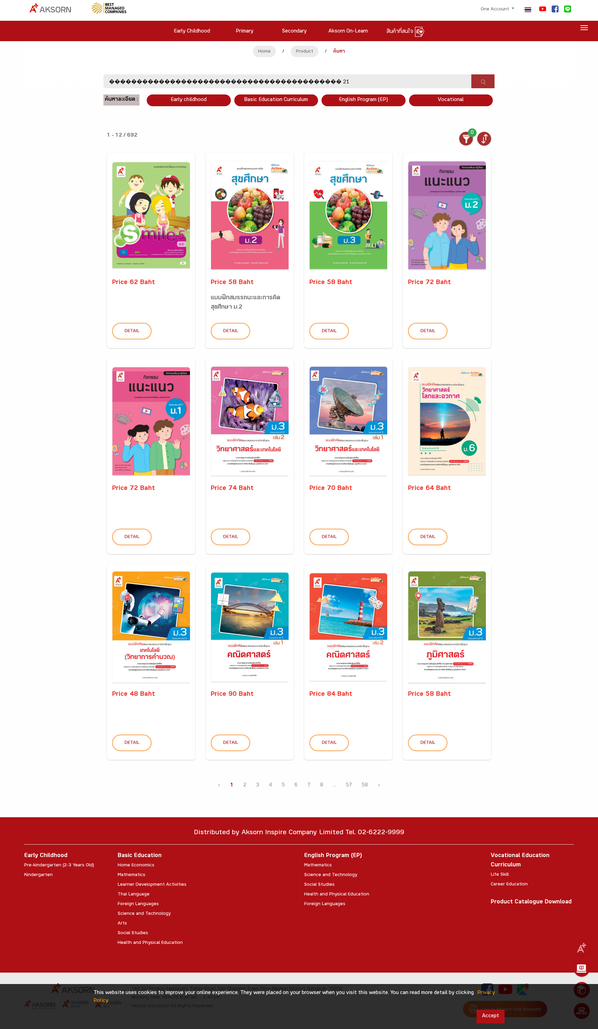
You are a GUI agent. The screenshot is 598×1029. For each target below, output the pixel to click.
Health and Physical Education (150, 943)
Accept (490, 1016)
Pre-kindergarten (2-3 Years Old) (59, 866)
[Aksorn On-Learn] (582, 969)
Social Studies (133, 933)
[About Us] (582, 948)
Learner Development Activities (152, 885)
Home (264, 52)
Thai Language (134, 895)
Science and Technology (144, 914)
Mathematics (131, 875)
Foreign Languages (138, 904)
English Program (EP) (363, 100)
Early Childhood (45, 856)
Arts (122, 924)
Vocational (451, 100)
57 (349, 785)
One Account (495, 10)
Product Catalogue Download (531, 902)
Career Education (509, 885)
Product (304, 52)
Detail (132, 331)
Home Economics (136, 866)
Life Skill (500, 875)
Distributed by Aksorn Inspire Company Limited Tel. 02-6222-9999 (299, 833)
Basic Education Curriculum (276, 100)
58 (365, 785)
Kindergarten (38, 875)
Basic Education (140, 856)
